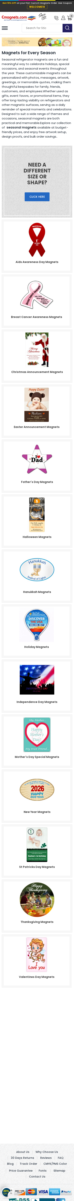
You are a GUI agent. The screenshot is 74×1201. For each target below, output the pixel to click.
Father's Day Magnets (37, 482)
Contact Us (37, 1177)
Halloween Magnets (37, 537)
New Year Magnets (37, 812)
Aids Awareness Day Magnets (37, 262)
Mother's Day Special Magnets (37, 757)
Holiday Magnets (36, 647)
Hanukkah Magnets (37, 592)
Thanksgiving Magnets (37, 922)
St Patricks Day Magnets (37, 867)
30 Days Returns (22, 1158)
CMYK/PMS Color (55, 1164)
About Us (22, 1152)
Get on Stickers (6, 1193)
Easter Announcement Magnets (37, 427)
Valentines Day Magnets (36, 977)
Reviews (46, 1158)
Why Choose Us (47, 1152)
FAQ (61, 1158)
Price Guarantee (21, 1171)
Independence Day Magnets (37, 702)
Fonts (43, 1171)
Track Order (28, 1164)
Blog (10, 1164)
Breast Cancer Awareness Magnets (36, 317)
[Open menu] (5, 28)
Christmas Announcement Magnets (37, 372)
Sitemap (59, 1171)
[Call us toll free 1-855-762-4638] (56, 17)
